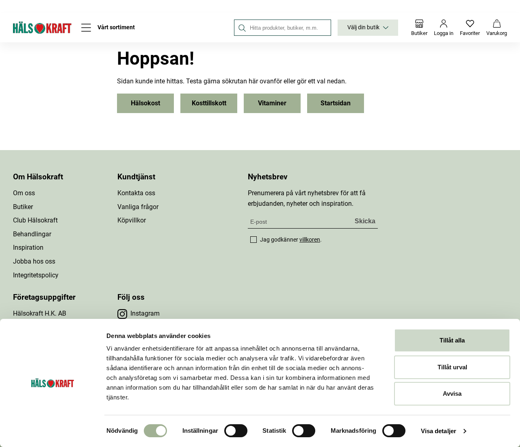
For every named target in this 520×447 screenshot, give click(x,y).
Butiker (23, 207)
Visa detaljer (438, 430)
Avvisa (452, 393)
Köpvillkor (131, 220)
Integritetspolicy (35, 275)
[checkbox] (253, 239)
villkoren (309, 239)
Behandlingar (32, 234)
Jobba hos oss (34, 261)
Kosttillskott (209, 103)
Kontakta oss (136, 193)
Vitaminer (272, 103)
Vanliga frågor (137, 207)
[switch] (235, 430)
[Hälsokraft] (42, 28)
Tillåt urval (452, 367)
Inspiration (28, 247)
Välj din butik (363, 27)
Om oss (24, 193)
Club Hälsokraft (35, 220)
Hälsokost (145, 103)
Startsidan (336, 103)
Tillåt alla (452, 340)
